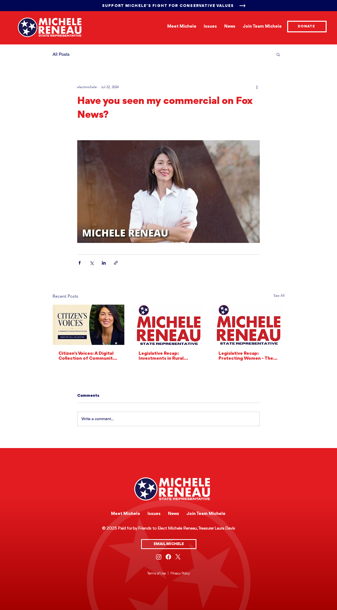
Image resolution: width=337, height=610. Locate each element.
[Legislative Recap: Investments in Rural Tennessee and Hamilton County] (169, 325)
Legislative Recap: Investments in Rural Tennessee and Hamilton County (165, 356)
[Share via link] (115, 262)
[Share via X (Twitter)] (91, 262)
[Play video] (168, 191)
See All (279, 295)
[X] (178, 556)
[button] (278, 54)
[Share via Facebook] (79, 262)
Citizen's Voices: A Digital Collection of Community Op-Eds (86, 356)
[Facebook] (168, 556)
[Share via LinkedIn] (103, 262)
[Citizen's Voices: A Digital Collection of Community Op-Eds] (88, 325)
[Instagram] (158, 556)
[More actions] (257, 87)
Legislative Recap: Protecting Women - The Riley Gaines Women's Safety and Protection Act (248, 356)
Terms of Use (156, 573)
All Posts (61, 54)
